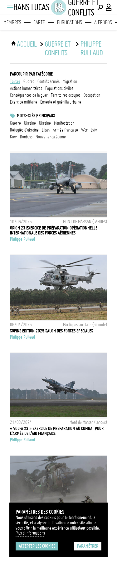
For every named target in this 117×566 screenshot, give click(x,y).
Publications (69, 22)
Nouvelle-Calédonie (51, 137)
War (84, 130)
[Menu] (10, 7)
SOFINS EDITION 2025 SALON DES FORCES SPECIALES (51, 330)
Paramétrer (87, 546)
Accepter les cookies (37, 546)
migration (70, 81)
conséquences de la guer (29, 95)
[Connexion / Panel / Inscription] (109, 7)
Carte (39, 22)
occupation (92, 95)
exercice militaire (23, 102)
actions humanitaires (26, 88)
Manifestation (64, 123)
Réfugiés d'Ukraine (24, 130)
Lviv (94, 130)
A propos (103, 22)
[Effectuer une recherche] (100, 7)
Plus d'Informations (30, 533)
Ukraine (30, 123)
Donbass (26, 137)
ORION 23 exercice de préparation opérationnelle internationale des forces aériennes (53, 230)
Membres (12, 22)
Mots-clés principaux (36, 115)
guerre (28, 81)
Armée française (65, 130)
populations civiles (59, 88)
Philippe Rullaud (91, 48)
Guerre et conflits (58, 48)
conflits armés (48, 81)
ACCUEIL (27, 44)
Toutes (15, 81)
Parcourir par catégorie (31, 74)
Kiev (13, 137)
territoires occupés (65, 95)
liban (46, 130)
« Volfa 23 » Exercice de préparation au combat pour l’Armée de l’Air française (57, 431)
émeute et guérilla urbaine (60, 102)
